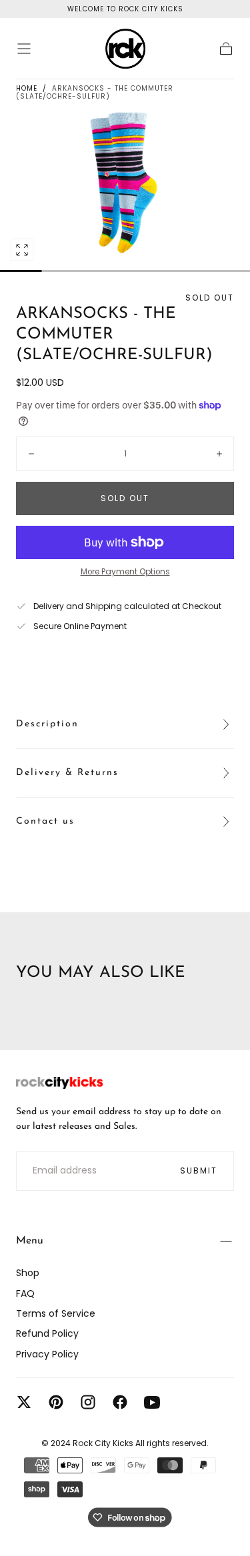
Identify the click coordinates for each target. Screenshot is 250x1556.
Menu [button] (29, 1240)
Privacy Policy (47, 1354)
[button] (24, 49)
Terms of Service (55, 1313)
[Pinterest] (56, 1402)
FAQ (25, 1293)
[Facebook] (120, 1402)
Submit (198, 1170)
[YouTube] (152, 1402)
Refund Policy (47, 1333)
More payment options (125, 571)
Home (26, 88)
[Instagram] (88, 1402)
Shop (27, 1272)
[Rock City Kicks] (59, 1083)
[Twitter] (24, 1402)
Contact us (45, 821)
